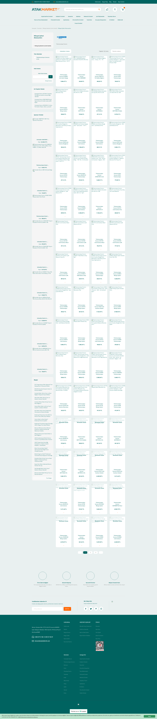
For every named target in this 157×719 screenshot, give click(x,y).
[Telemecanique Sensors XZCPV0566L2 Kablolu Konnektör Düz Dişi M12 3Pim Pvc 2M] (99, 96)
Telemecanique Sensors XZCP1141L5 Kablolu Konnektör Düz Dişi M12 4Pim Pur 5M (81, 438)
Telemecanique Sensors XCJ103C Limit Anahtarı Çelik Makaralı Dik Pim (81, 241)
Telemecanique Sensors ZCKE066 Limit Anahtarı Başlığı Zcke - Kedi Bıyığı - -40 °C (117, 537)
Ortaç (65, 683)
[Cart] (122, 9)
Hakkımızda (97, 2)
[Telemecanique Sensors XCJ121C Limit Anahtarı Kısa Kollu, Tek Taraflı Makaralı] (117, 195)
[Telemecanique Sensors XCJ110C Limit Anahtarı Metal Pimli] (63, 228)
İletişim (114, 2)
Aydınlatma (82, 683)
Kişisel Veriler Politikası (85, 635)
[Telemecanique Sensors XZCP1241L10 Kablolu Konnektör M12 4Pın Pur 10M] (99, 195)
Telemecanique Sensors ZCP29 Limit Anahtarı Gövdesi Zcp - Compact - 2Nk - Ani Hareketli (117, 471)
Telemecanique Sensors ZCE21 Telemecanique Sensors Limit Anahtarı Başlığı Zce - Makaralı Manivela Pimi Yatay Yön (117, 175)
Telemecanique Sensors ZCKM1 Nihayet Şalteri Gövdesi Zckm (117, 306)
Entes (65, 693)
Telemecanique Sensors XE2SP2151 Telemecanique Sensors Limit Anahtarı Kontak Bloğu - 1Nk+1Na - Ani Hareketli (81, 175)
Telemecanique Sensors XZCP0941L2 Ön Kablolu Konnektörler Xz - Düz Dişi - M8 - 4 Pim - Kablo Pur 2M (81, 471)
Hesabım (98, 626)
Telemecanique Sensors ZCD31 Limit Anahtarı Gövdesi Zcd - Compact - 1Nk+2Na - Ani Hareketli (99, 471)
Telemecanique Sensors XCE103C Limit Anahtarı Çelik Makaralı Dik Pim (117, 241)
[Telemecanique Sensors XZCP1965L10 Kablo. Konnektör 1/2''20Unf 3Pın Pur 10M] (117, 96)
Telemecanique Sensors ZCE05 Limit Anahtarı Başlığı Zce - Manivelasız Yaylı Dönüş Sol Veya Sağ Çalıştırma (63, 142)
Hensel (65, 690)
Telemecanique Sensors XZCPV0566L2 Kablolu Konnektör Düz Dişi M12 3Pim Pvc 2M (99, 109)
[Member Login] (114, 9)
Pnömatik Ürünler (84, 674)
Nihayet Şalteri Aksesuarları (64, 28)
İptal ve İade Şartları (84, 632)
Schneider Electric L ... (42, 241)
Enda (65, 677)
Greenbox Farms (67, 671)
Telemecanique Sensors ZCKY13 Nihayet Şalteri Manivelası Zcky (63, 372)
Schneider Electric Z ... (42, 190)
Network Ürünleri (84, 677)
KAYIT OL (67, 609)
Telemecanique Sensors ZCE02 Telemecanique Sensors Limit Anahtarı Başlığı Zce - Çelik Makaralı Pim (63, 208)
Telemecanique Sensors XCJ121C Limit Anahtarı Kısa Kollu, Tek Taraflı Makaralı (117, 208)
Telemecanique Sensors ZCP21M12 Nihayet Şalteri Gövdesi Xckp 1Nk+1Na (99, 504)
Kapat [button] (149, 716)
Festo (65, 668)
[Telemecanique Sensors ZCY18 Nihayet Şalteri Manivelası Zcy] (99, 393)
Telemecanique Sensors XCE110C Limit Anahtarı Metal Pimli (99, 241)
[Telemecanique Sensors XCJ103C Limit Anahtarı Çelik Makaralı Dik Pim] (81, 228)
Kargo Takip (105, 2)
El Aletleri (82, 687)
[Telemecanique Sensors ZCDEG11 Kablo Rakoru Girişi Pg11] (81, 261)
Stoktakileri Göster (65, 51)
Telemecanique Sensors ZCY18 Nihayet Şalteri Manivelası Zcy (99, 405)
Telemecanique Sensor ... (42, 165)
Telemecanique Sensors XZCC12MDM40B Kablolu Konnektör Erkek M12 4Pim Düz (81, 76)
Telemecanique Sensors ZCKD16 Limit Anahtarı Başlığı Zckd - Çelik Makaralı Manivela (63, 339)
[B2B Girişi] (107, 9)
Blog (110, 2)
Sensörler (82, 665)
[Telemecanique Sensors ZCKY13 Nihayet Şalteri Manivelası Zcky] (63, 360)
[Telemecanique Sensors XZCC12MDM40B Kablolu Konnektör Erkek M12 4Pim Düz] (81, 63)
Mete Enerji (66, 680)
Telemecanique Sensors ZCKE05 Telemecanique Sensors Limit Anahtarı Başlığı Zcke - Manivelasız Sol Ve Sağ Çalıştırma (99, 372)
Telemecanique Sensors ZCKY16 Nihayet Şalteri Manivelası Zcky (81, 306)
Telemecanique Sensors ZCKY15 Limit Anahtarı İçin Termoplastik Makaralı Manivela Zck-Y (99, 339)
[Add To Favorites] (65, 84)
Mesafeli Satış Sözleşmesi (86, 626)
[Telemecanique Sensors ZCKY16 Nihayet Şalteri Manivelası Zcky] (81, 294)
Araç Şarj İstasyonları (84, 668)
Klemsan (66, 665)
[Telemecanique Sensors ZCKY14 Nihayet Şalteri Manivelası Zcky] (63, 96)
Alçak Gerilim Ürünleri (85, 659)
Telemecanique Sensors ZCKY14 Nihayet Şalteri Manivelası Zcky (63, 109)
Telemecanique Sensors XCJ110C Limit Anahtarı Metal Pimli (63, 241)
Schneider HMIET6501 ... (43, 139)
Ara (50, 76)
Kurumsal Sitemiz (68, 641)
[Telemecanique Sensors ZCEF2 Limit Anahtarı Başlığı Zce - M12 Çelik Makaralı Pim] (117, 129)
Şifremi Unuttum (99, 635)
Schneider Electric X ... (42, 369)
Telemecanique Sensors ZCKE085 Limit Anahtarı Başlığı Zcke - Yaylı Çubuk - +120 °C (81, 142)
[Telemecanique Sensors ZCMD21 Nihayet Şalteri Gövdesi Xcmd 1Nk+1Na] (117, 261)
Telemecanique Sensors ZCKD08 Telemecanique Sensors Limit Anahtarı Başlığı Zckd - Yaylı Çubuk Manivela (63, 306)
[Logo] (46, 9)
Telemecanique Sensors (69, 662)
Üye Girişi (98, 629)
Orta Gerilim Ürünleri (84, 690)
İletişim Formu (67, 632)
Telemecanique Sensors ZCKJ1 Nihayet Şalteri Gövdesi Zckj (81, 339)
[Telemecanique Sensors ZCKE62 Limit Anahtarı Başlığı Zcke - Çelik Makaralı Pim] (99, 129)
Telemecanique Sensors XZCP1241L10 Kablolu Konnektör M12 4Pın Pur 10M (99, 208)
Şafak (65, 687)
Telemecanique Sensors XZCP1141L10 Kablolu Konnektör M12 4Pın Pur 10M (81, 109)
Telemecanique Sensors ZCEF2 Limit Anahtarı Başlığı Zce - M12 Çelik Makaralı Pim (117, 142)
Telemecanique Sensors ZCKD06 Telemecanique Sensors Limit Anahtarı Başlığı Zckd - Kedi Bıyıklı (117, 339)
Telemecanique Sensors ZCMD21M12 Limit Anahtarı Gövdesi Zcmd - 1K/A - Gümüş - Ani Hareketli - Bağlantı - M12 (99, 175)
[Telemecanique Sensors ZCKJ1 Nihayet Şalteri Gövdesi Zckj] (81, 327)
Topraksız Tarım (83, 680)
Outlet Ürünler (83, 693)
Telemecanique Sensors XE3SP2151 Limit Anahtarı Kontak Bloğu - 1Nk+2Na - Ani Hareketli (63, 504)
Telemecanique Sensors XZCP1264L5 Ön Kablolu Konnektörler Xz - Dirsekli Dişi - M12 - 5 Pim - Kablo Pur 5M (63, 471)
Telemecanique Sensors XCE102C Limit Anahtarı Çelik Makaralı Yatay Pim (63, 274)
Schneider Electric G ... (42, 292)
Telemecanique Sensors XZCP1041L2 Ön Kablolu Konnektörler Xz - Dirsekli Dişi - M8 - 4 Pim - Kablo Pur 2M (99, 438)
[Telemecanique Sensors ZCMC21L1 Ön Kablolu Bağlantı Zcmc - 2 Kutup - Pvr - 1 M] (99, 63)
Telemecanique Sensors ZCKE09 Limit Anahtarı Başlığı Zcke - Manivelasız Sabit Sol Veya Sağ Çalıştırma (99, 537)
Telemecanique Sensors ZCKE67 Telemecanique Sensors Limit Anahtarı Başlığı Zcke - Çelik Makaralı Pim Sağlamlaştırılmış (81, 372)
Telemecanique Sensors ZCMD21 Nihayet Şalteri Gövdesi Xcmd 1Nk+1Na (117, 274)
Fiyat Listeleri (121, 2)
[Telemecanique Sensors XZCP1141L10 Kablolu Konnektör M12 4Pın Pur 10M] (81, 96)
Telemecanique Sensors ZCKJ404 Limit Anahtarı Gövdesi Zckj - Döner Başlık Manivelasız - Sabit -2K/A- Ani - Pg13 (81, 208)
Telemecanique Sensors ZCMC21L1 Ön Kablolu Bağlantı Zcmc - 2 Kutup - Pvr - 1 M (99, 76)
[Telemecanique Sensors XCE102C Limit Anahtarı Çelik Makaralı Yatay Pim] (63, 261)
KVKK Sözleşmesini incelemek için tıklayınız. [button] (28, 717)
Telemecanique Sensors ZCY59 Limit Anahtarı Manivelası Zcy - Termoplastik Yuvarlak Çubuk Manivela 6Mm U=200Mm (63, 405)
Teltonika (66, 674)
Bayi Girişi (98, 638)
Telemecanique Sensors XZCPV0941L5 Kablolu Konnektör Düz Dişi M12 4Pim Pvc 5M (117, 438)
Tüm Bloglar (49, 478)
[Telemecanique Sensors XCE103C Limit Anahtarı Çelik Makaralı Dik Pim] (117, 228)
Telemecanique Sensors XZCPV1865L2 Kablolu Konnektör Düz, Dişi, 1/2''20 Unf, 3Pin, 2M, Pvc (81, 537)
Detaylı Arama (48, 81)
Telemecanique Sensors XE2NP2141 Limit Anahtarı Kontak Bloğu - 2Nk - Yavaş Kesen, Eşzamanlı (63, 438)
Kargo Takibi (66, 635)
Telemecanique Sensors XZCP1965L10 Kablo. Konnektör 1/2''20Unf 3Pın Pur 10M (117, 109)
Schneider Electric (68, 659)
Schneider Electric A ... (42, 318)
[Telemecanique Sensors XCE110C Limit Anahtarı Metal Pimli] (99, 228)
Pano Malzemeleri (84, 671)
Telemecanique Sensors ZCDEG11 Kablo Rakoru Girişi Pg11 (81, 274)
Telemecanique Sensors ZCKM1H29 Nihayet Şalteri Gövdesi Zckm (63, 537)
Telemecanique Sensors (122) (42, 58)
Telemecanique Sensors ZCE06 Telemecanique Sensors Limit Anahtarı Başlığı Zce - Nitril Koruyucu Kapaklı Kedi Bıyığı (117, 405)
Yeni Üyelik (98, 632)
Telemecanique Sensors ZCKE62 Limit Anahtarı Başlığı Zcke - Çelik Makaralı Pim (99, 142)
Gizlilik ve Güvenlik (84, 629)
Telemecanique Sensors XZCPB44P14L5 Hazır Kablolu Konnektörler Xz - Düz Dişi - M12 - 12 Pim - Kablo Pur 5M (117, 504)
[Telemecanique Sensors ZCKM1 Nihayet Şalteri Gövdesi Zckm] (117, 294)
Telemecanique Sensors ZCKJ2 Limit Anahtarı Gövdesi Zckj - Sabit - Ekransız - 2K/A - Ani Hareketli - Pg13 (99, 306)
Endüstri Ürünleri (83, 662)
